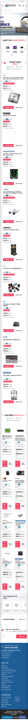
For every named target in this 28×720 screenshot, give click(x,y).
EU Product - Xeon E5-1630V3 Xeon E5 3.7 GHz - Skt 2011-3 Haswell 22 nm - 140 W (13, 78)
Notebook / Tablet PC (6, 685)
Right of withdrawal (6, 704)
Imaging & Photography (7, 676)
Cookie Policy (4, 699)
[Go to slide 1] (11, 54)
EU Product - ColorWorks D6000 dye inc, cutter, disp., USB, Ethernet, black (20, 562)
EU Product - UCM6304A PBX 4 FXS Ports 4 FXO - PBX (7, 562)
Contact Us (17, 699)
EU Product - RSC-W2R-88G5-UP (12, 268)
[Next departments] (25, 49)
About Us (17, 697)
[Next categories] (23, 597)
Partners (17, 701)
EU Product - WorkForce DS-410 (12, 375)
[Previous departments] (3, 49)
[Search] (25, 10)
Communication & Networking (8, 670)
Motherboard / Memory (7, 682)
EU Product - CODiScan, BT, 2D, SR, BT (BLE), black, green (12, 154)
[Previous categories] (20, 597)
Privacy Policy (4, 701)
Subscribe (21, 636)
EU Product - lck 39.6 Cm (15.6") (6, 481)
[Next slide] (26, 24)
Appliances (4, 665)
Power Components (6, 689)
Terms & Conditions (6, 697)
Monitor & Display (5, 680)
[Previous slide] (2, 24)
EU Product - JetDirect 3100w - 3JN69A (12, 304)
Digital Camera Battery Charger (11, 229)
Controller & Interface (6, 673)
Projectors (3, 674)
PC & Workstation (5, 687)
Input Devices (4, 678)
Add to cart (9, 107)
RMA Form (3, 706)
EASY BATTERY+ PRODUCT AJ (11, 340)
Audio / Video (4, 667)
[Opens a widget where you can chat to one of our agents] (22, 717)
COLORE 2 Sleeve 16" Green (7, 438)
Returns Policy (4, 702)
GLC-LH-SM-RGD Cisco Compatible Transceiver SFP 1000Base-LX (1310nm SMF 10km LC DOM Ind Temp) (13, 193)
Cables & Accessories (6, 669)
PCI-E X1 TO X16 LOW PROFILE (7, 523)
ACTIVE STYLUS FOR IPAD (9, 115)
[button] (26, 5)
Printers (3, 684)
